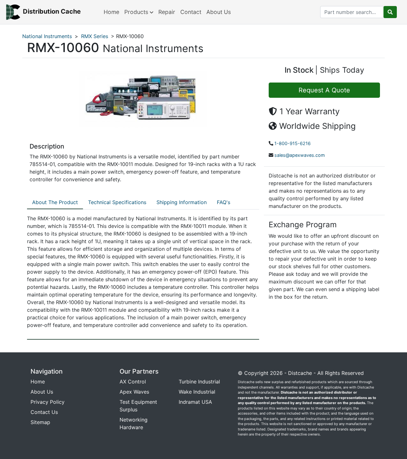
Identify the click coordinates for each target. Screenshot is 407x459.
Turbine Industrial (199, 381)
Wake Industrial (197, 392)
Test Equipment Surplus (138, 406)
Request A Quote (324, 90)
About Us (218, 12)
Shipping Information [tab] (181, 202)
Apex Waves (134, 392)
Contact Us (44, 412)
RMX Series (94, 36)
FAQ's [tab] (223, 202)
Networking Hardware (134, 423)
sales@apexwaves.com (299, 155)
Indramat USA (195, 402)
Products (137, 12)
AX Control (133, 381)
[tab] (55, 202)
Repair (166, 12)
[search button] (390, 12)
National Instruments (47, 36)
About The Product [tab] (55, 202)
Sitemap (40, 422)
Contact (190, 12)
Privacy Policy (48, 402)
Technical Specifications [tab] (117, 202)
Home (111, 12)
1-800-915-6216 (292, 143)
